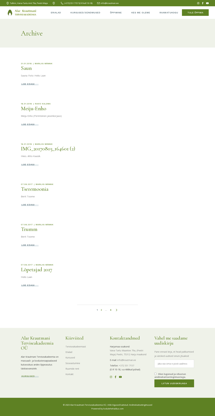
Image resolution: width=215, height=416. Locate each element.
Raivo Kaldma (43, 104)
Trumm (29, 229)
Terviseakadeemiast (75, 346)
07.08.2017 (27, 184)
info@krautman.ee (126, 360)
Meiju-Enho (33, 108)
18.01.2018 (26, 104)
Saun (26, 68)
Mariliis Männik (44, 63)
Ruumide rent (72, 368)
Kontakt (69, 374)
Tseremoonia (34, 189)
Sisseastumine (72, 363)
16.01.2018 (26, 144)
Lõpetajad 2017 (36, 269)
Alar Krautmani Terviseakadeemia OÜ (88, 404)
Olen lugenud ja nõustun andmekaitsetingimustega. (170, 375)
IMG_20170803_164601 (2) (48, 148)
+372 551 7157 (126, 365)
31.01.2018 (26, 63)
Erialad (68, 352)
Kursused (70, 357)
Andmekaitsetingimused (140, 404)
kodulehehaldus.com (113, 408)
